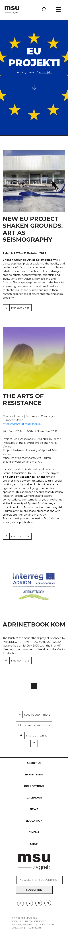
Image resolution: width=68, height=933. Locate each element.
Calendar (34, 797)
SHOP (34, 843)
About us (34, 763)
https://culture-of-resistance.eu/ (22, 423)
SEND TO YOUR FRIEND (36, 714)
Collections (34, 786)
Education (34, 820)
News (31, 72)
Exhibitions (34, 774)
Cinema (34, 832)
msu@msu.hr (34, 927)
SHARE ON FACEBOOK (36, 725)
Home (19, 72)
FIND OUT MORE (20, 308)
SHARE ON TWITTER (36, 735)
